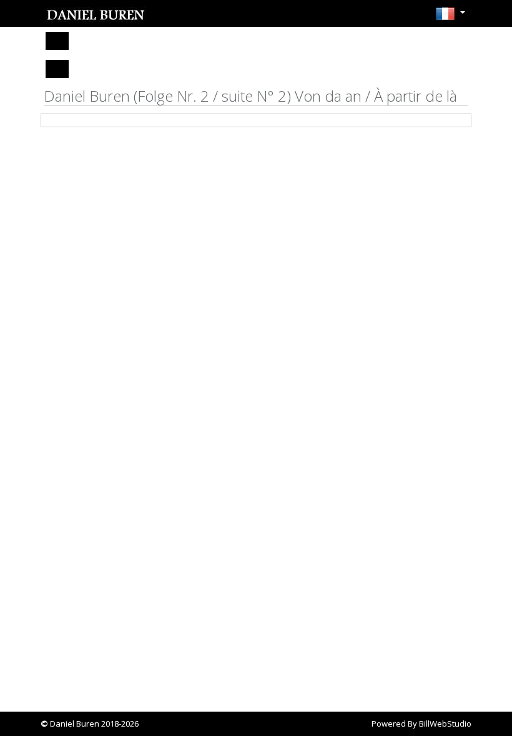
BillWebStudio (445, 723)
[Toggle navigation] (57, 41)
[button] (450, 17)
